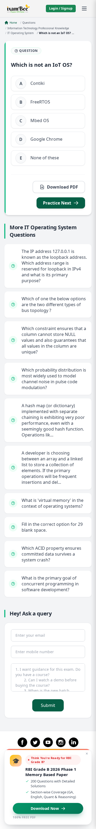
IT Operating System (20, 33)
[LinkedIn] (73, 742)
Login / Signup (61, 8)
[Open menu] (84, 8)
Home (13, 22)
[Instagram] (61, 742)
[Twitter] (35, 742)
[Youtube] (48, 742)
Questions (28, 22)
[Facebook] (22, 742)
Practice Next (57, 203)
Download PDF (62, 187)
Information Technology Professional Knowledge (38, 28)
